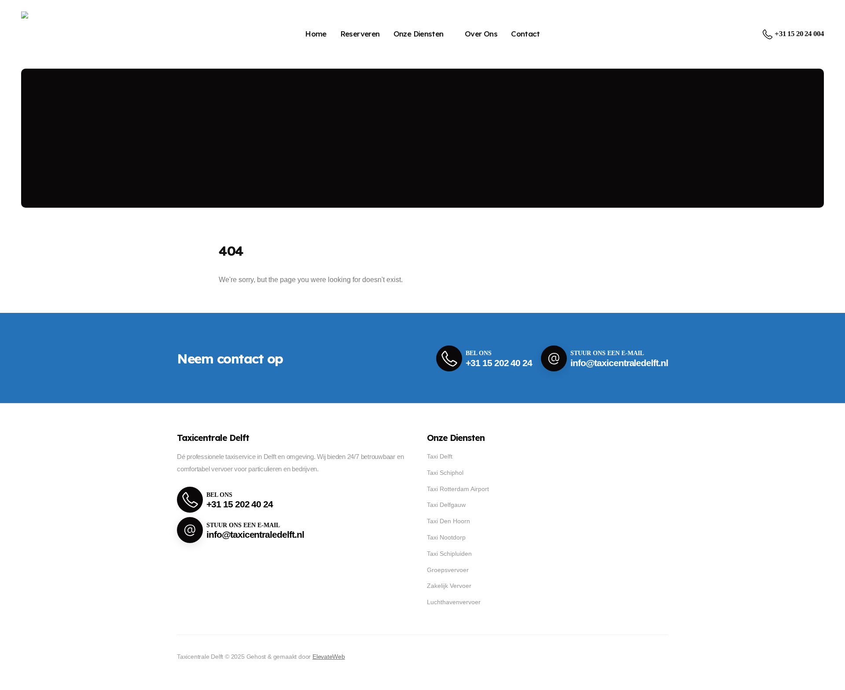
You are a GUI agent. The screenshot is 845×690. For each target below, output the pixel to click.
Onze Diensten (418, 33)
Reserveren (360, 33)
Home (316, 33)
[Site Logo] (50, 34)
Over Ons (481, 33)
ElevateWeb (328, 656)
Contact (525, 33)
